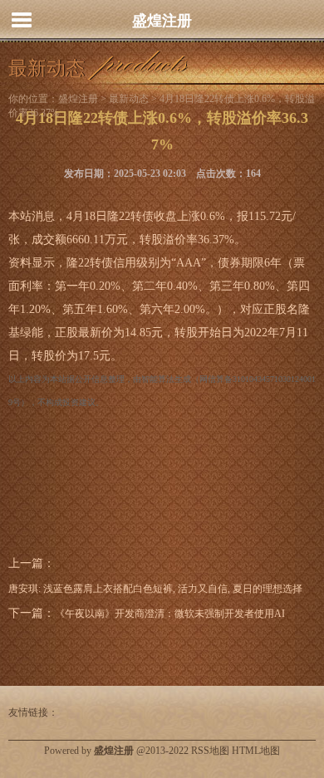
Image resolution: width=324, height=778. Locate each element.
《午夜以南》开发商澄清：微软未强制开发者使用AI (170, 613)
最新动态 (129, 99)
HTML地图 (256, 750)
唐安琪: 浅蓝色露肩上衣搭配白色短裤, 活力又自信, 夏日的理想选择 (155, 589)
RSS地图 (210, 750)
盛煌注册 (162, 20)
